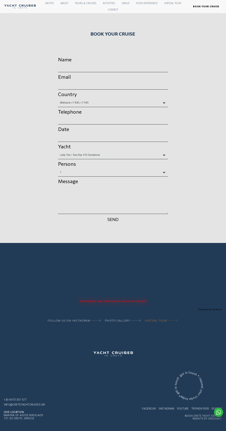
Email (64, 77)
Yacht (64, 146)
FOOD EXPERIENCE (147, 3)
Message (68, 181)
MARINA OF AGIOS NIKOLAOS (23, 415)
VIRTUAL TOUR (172, 3)
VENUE (125, 3)
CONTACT (113, 9)
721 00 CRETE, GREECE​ (19, 418)
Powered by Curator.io (210, 309)
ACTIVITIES (109, 3)
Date (63, 129)
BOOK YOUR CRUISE (206, 6)
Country (67, 94)
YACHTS (49, 3)
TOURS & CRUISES (85, 3)
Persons (67, 164)
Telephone (70, 111)
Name (64, 59)
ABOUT (64, 3)
